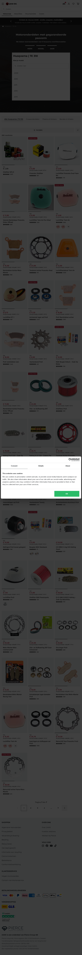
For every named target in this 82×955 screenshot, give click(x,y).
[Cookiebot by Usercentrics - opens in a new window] (70, 459)
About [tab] (67, 466)
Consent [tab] (14, 466)
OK (67, 494)
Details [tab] (41, 466)
